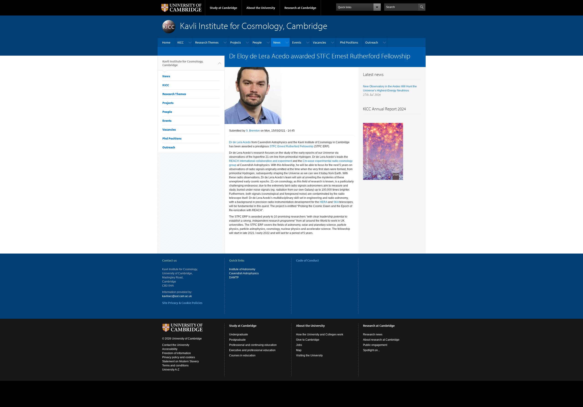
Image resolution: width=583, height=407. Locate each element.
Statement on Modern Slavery (180, 361)
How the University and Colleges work (319, 334)
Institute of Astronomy (242, 269)
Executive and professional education (252, 350)
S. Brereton (253, 130)
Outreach (371, 42)
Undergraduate (238, 334)
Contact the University (175, 345)
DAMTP (234, 277)
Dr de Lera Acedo (240, 142)
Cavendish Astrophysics (244, 273)
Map (299, 350)
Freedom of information (176, 353)
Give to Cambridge (307, 339)
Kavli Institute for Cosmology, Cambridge (182, 63)
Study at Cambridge (223, 8)
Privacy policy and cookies (178, 357)
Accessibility (169, 349)
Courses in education (242, 355)
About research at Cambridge (381, 339)
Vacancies (319, 42)
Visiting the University (309, 355)
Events (296, 42)
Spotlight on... (371, 350)
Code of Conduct (307, 260)
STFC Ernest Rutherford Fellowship (291, 146)
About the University (260, 8)
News (277, 42)
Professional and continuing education (253, 345)
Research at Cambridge (300, 8)
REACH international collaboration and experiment (260, 161)
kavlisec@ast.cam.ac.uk (177, 296)
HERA (323, 202)
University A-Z (170, 369)
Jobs (299, 345)
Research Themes (207, 42)
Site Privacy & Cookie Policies (182, 303)
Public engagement (375, 345)
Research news (372, 334)
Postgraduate (237, 339)
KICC (180, 42)
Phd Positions (349, 42)
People (257, 42)
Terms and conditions (175, 365)
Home (166, 42)
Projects (235, 42)
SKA (336, 202)
